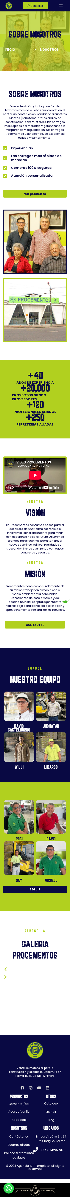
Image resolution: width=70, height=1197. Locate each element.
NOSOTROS (49, 49)
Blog (51, 1120)
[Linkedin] (47, 1088)
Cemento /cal (19, 1104)
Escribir (51, 1112)
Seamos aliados (19, 1145)
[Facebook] (22, 1088)
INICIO (10, 49)
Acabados (19, 1120)
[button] (61, 6)
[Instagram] (31, 1088)
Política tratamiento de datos (19, 1155)
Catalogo (51, 1103)
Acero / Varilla (18, 1111)
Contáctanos (19, 1136)
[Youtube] (39, 1088)
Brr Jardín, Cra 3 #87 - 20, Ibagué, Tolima (50, 1138)
